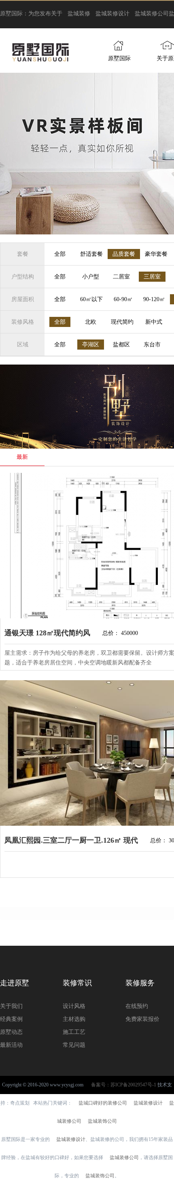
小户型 (90, 277)
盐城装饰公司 (102, 1121)
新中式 (153, 322)
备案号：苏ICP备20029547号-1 (123, 1085)
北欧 (90, 322)
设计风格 (74, 1006)
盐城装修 (79, 14)
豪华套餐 (156, 254)
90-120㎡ (154, 299)
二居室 (121, 277)
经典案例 (11, 1019)
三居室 (152, 277)
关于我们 (11, 1006)
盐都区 (121, 345)
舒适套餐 (91, 254)
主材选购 (74, 1019)
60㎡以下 (91, 299)
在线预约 (136, 1006)
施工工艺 (74, 1032)
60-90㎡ (123, 299)
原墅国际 (119, 58)
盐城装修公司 (152, 14)
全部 (60, 254)
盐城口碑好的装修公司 (103, 1103)
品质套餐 (123, 254)
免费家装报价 (142, 1019)
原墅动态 (11, 1032)
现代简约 (122, 322)
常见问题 (74, 1045)
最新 (22, 457)
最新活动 (11, 1045)
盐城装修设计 (112, 14)
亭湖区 (90, 345)
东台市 (152, 345)
